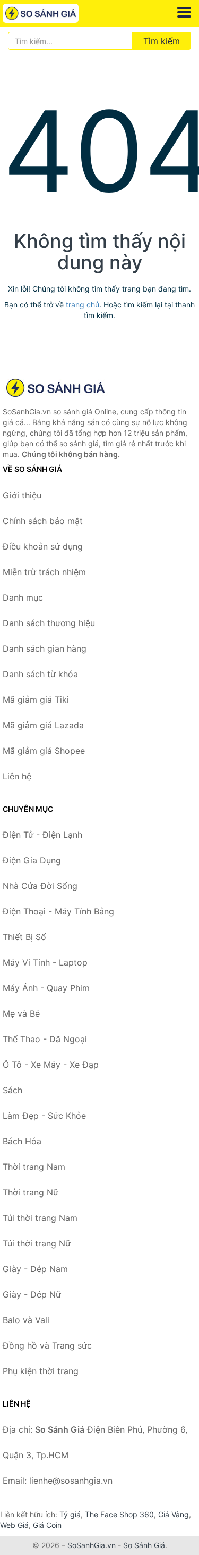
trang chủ (82, 304)
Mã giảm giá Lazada (43, 725)
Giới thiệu (22, 495)
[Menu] (184, 12)
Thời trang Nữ (30, 1192)
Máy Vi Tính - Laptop (45, 962)
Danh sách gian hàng (44, 648)
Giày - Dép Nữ (32, 1294)
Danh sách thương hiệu (49, 623)
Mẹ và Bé (21, 1013)
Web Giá (14, 1524)
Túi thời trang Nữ (37, 1243)
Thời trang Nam (34, 1166)
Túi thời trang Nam (40, 1217)
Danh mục (23, 597)
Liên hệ (17, 776)
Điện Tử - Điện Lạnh (42, 834)
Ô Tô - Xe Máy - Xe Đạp (51, 1064)
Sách (12, 1090)
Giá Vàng (173, 1514)
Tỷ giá (70, 1514)
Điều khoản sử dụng (43, 546)
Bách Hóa (22, 1141)
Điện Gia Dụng (32, 860)
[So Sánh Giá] (56, 388)
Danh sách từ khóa (40, 674)
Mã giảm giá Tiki (36, 699)
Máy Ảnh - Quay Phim (46, 988)
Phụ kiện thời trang (41, 1371)
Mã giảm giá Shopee (44, 750)
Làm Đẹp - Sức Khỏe (44, 1115)
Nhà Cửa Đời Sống (40, 885)
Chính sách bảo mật (43, 520)
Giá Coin (47, 1524)
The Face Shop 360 (119, 1514)
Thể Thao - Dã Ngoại (45, 1039)
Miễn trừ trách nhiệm (44, 572)
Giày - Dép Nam (35, 1268)
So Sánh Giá (144, 1545)
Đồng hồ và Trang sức (47, 1345)
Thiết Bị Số (24, 937)
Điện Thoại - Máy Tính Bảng (58, 911)
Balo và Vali (26, 1320)
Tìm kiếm (161, 41)
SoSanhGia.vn (91, 1545)
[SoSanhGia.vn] (55, 13)
